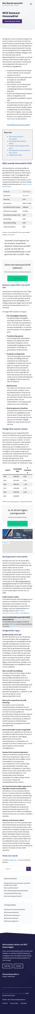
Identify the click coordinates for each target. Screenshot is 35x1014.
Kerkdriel (21, 611)
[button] (18, 125)
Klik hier (12, 624)
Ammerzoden (14, 613)
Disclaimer (24, 1003)
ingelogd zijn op (13, 860)
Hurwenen (5, 613)
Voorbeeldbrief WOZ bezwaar (12, 893)
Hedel (22, 613)
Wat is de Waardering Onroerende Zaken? (16, 891)
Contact (18, 966)
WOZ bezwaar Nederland (11, 912)
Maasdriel (26, 195)
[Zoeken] (28, 869)
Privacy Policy (14, 1003)
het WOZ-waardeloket (9, 438)
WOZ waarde (6, 993)
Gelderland (26, 192)
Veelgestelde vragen (15, 155)
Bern (28, 613)
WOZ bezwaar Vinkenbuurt (12, 915)
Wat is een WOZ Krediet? (11, 888)
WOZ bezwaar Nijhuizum (11, 921)
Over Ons (7, 966)
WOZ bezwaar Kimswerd (11, 918)
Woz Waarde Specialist (12, 3)
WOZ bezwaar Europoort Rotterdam (14, 909)
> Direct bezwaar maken (12, 21)
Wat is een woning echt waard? (13, 896)
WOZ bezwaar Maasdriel (18, 993)
